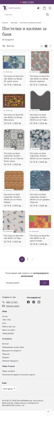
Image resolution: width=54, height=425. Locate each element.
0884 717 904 (28, 2)
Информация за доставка (13, 347)
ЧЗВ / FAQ (6, 320)
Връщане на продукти (11, 351)
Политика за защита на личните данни (18, 375)
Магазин (14, 23)
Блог (4, 323)
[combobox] (27, 14)
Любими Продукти (10, 361)
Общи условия (8, 371)
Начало (5, 23)
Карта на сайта (8, 330)
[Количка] (44, 8)
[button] (39, 8)
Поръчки (6, 354)
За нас (5, 316)
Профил (5, 357)
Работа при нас (8, 326)
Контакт (5, 344)
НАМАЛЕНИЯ (8, 333)
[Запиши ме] (44, 282)
